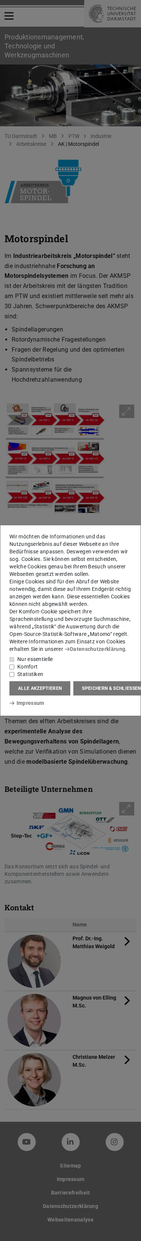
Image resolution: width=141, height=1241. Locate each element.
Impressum (30, 703)
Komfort (27, 667)
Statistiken (30, 674)
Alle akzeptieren (40, 688)
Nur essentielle (35, 659)
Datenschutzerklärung (97, 649)
